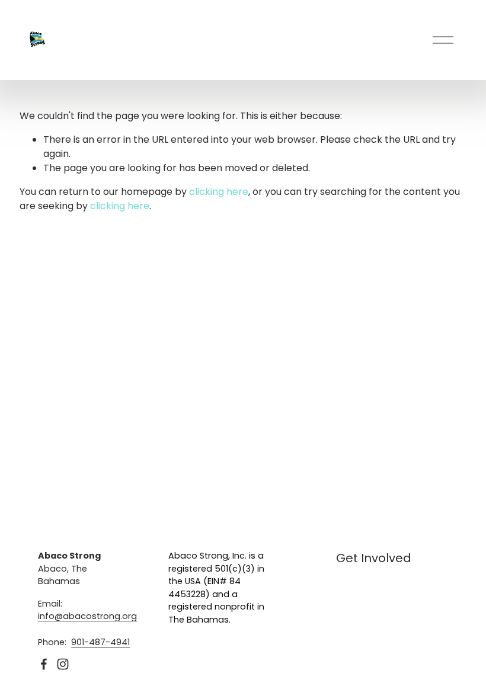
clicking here (218, 191)
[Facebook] (44, 664)
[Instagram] (63, 664)
